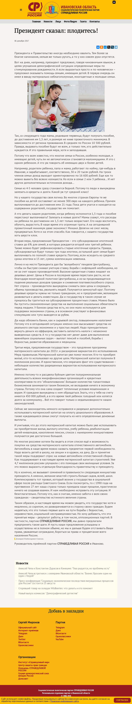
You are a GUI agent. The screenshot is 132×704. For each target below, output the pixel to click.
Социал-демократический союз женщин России (33, 674)
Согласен (122, 700)
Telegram (22, 633)
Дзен (20, 636)
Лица (58, 21)
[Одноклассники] (101, 47)
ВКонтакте (23, 642)
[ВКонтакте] (98, 47)
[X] (108, 47)
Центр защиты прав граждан (32, 665)
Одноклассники (25, 645)
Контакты (95, 21)
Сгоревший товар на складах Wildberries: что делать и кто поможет (54, 588)
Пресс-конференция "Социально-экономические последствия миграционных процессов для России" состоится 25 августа (64, 582)
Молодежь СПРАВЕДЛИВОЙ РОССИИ (32, 669)
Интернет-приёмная (28, 630)
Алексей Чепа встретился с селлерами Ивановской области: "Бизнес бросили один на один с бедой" (64, 574)
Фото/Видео (70, 21)
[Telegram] (116, 47)
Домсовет (23, 679)
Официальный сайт (27, 627)
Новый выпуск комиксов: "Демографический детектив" (47, 593)
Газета (83, 21)
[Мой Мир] (105, 47)
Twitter (21, 639)
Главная (36, 21)
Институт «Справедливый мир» (33, 662)
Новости (48, 21)
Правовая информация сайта (64, 701)
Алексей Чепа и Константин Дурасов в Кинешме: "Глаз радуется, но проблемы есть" (63, 569)
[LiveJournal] (112, 47)
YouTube (60, 639)
